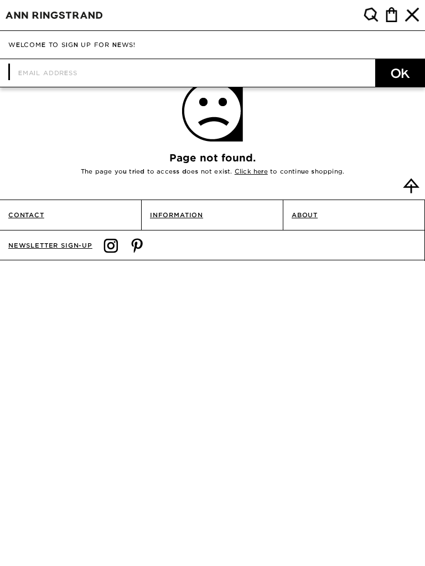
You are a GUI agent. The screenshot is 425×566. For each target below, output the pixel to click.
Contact (26, 215)
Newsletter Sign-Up (50, 245)
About (305, 215)
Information (176, 215)
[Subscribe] (400, 73)
